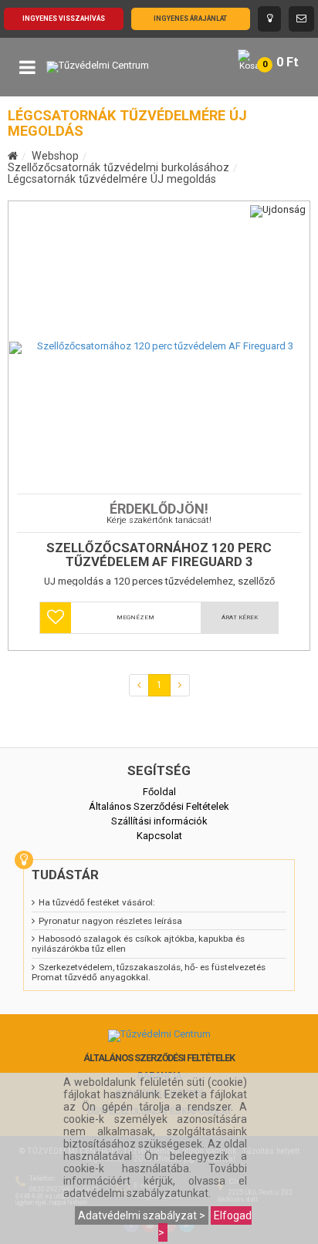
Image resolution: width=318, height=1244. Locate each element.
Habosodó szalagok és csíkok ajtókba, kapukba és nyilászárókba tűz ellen (138, 943)
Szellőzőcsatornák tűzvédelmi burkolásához (118, 167)
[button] (55, 617)
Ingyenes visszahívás (63, 18)
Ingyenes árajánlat (190, 18)
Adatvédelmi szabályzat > (141, 1215)
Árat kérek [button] (240, 617)
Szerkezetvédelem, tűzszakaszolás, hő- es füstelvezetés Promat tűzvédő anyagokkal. (149, 972)
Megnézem (135, 617)
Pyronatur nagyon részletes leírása (110, 920)
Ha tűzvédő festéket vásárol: (97, 902)
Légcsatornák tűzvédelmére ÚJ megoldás (112, 179)
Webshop (55, 156)
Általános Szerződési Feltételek (159, 1058)
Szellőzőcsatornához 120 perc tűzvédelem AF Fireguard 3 (159, 555)
